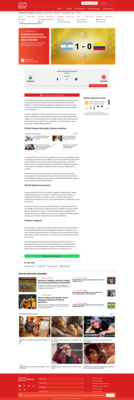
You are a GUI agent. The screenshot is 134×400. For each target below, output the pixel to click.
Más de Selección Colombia (33, 273)
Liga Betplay (38, 12)
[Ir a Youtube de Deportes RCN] (20, 386)
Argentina (30, 81)
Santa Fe (78, 12)
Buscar (105, 3)
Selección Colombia (52, 266)
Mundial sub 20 (41, 266)
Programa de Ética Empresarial (100, 386)
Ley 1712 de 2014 (97, 391)
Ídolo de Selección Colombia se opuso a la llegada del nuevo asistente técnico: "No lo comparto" (87, 293)
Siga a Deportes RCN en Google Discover (53, 95)
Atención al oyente (97, 378)
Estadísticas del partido (98, 85)
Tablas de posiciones (89, 3)
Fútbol (59, 9)
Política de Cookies (99, 395)
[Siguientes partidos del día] (114, 19)
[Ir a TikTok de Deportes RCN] (33, 386)
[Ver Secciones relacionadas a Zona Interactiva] (114, 8)
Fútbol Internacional (64, 266)
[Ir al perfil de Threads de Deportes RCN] (24, 390)
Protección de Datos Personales (100, 383)
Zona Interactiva (108, 9)
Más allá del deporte (94, 9)
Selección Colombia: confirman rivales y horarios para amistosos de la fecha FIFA (54, 281)
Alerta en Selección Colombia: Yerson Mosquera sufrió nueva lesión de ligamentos (53, 299)
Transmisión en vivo (29, 266)
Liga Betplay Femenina (68, 12)
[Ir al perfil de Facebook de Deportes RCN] (24, 386)
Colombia (103, 81)
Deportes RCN (29, 59)
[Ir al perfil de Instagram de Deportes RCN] (29, 386)
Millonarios (57, 12)
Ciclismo (69, 9)
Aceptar (110, 395)
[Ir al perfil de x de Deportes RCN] (19, 390)
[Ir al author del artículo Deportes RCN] (22, 60)
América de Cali (48, 12)
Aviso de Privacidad (97, 381)
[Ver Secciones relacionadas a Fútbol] (62, 8)
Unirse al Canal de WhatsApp (53, 256)
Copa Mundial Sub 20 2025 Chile (67, 71)
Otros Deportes (80, 9)
